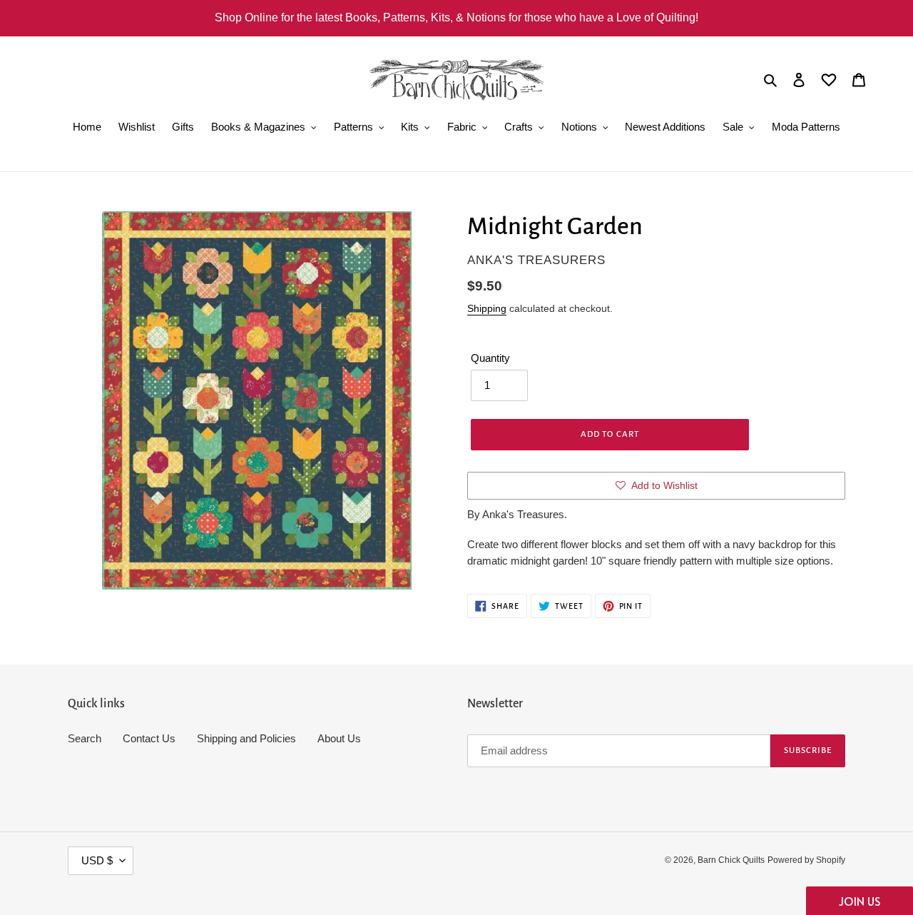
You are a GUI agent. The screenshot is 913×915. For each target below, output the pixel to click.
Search (84, 738)
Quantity (490, 358)
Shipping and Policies (246, 738)
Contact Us (149, 738)
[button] (859, 900)
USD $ (97, 860)
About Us (339, 738)
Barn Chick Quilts (731, 860)
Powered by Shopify (806, 860)
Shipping (486, 308)
